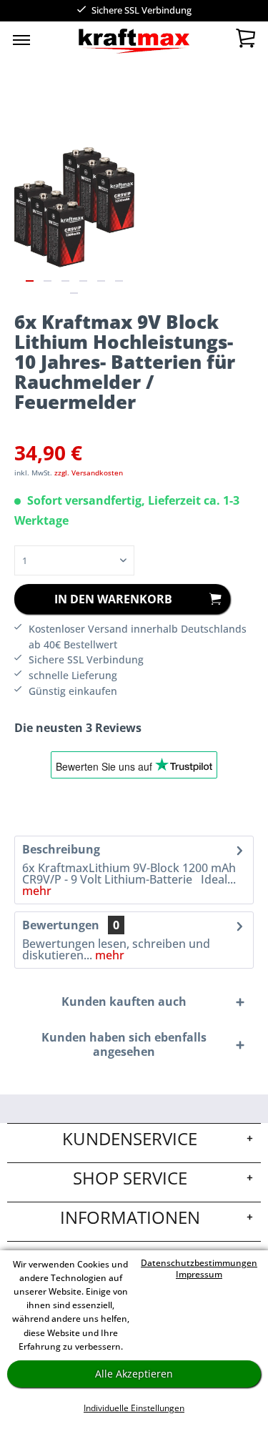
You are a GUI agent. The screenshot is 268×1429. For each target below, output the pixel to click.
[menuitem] (21, 39)
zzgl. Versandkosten (88, 473)
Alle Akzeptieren (134, 1373)
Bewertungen (60, 925)
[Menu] (21, 39)
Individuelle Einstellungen (134, 1408)
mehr (36, 891)
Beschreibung (61, 849)
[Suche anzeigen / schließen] (108, 43)
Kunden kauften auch (124, 1001)
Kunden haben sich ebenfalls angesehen (124, 1044)
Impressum (199, 1274)
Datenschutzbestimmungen (199, 1263)
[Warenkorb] (245, 41)
